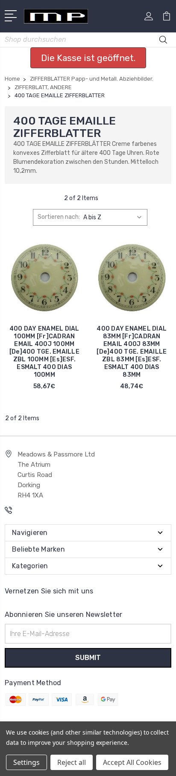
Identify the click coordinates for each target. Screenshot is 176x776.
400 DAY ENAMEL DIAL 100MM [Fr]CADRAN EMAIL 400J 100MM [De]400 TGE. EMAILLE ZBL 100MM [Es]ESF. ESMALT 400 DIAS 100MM (44, 351)
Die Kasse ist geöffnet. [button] (88, 57)
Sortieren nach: (59, 217)
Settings (26, 762)
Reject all (71, 762)
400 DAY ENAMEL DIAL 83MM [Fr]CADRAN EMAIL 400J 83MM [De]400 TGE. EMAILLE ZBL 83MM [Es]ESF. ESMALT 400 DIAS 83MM (132, 351)
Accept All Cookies (132, 762)
